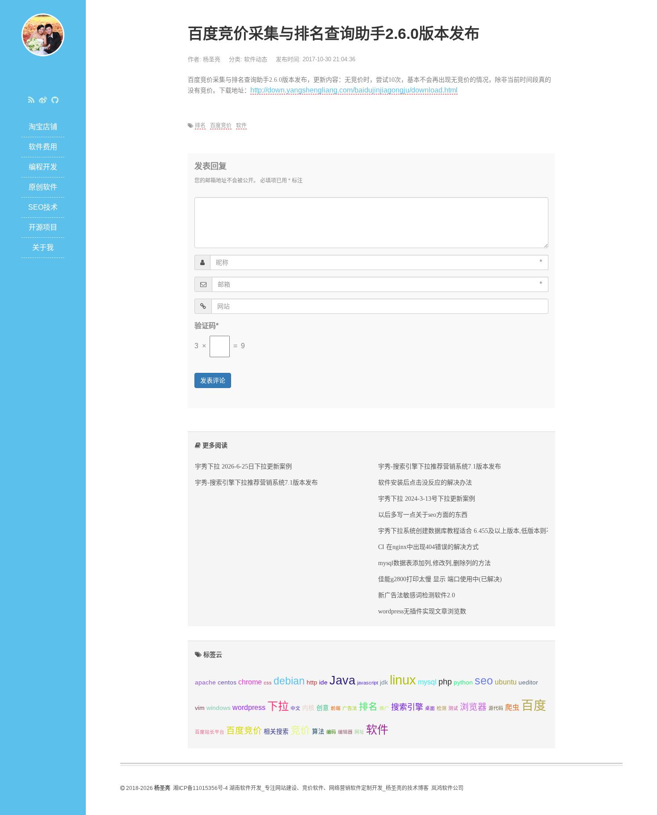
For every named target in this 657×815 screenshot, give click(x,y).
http (312, 682)
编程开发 (43, 167)
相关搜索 (276, 731)
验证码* (206, 325)
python (463, 682)
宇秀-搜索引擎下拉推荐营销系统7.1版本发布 (256, 482)
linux (403, 679)
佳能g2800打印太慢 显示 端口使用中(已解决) (440, 579)
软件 (241, 125)
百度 (533, 706)
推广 (384, 708)
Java (342, 680)
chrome (250, 682)
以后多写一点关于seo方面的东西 (422, 514)
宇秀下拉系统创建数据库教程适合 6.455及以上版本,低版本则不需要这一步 (481, 531)
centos (227, 682)
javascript (367, 682)
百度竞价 (221, 125)
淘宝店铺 (43, 127)
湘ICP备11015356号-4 (200, 788)
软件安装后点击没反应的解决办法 (425, 482)
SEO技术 (43, 207)
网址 (359, 732)
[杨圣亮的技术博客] (42, 34)
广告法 (349, 708)
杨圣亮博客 (43, 81)
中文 (295, 708)
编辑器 (345, 732)
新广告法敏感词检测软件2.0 (416, 595)
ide (323, 682)
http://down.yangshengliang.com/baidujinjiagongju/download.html (354, 90)
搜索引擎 (407, 707)
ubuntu (506, 682)
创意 (322, 708)
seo (484, 680)
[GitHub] (54, 100)
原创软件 (43, 187)
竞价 (300, 730)
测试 (453, 708)
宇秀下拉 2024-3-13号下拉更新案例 (426, 498)
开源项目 (43, 227)
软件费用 (43, 147)
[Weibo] (43, 100)
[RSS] (31, 100)
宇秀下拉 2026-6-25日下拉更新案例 (243, 466)
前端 (336, 708)
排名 (200, 125)
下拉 (278, 706)
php (445, 681)
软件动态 (255, 59)
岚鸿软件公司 (447, 788)
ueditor (528, 682)
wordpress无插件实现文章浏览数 (422, 611)
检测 (441, 708)
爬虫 (512, 707)
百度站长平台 (209, 732)
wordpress (248, 707)
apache (205, 682)
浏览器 (473, 707)
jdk (384, 682)
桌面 (430, 708)
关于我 (43, 247)
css (268, 682)
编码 (331, 732)
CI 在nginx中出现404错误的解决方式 (428, 547)
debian (289, 681)
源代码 (496, 708)
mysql (427, 682)
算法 (318, 731)
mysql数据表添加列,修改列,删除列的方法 (434, 563)
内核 (308, 708)
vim (200, 708)
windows (218, 708)
